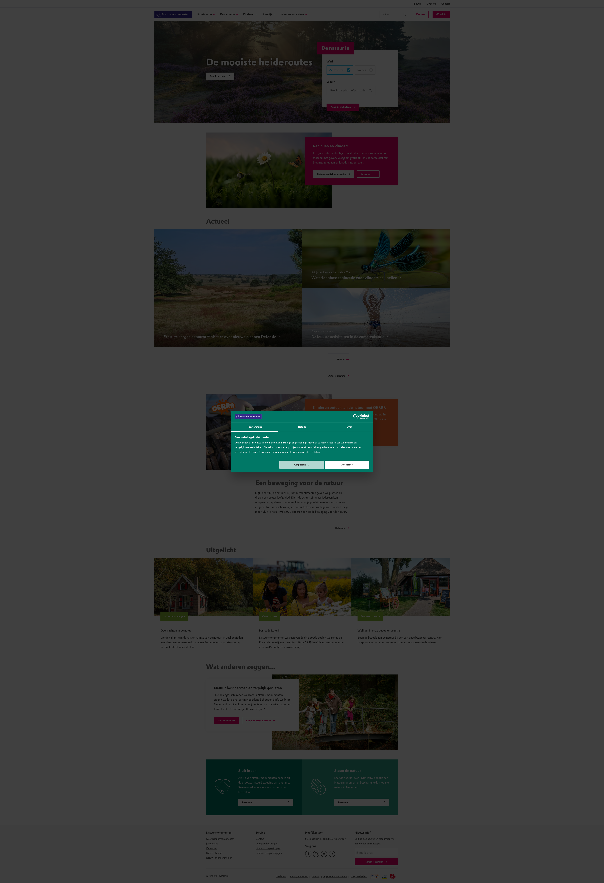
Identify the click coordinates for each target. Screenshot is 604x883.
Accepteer (346, 464)
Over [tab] (349, 427)
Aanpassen (300, 464)
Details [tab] (302, 427)
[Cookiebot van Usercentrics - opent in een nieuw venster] (355, 416)
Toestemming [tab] (254, 427)
